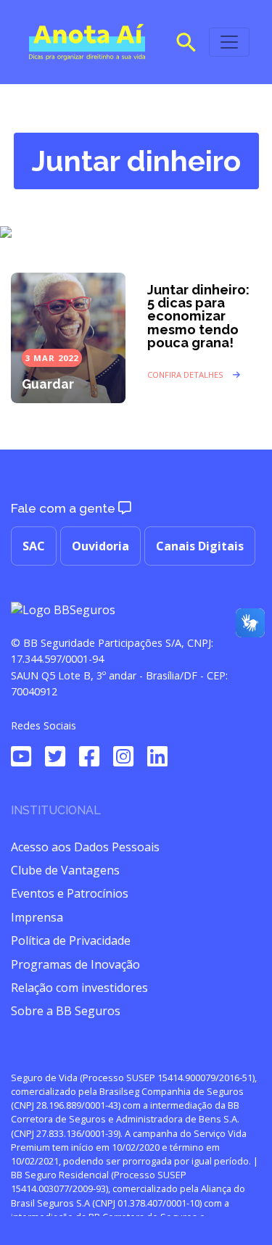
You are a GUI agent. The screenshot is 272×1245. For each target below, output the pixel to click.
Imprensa (37, 917)
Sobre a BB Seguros (65, 1011)
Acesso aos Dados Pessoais (85, 847)
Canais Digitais (200, 546)
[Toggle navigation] (229, 42)
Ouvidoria (100, 546)
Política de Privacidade (71, 940)
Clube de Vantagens (65, 870)
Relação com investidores (79, 988)
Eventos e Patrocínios (69, 893)
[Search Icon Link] (186, 41)
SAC (33, 546)
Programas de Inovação (75, 964)
